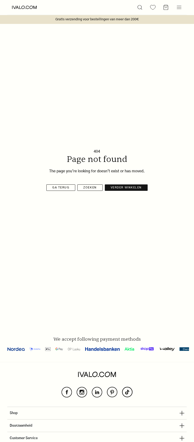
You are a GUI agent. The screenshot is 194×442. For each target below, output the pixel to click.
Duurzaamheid (21, 425)
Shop (14, 413)
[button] (140, 7)
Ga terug (60, 187)
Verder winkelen (126, 187)
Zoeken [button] (90, 187)
